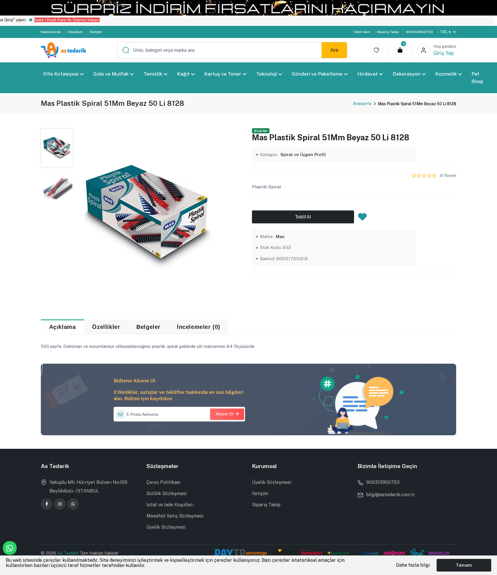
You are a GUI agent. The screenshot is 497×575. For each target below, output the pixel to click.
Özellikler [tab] (106, 327)
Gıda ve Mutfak (111, 74)
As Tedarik (68, 553)
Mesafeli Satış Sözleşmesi (174, 516)
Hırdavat (368, 74)
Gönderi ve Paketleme (317, 74)
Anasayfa (362, 103)
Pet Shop (477, 77)
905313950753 (419, 32)
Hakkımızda (51, 32)
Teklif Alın (361, 32)
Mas (280, 236)
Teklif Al (303, 216)
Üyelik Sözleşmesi (166, 527)
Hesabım (75, 32)
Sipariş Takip (388, 32)
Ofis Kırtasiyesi (61, 74)
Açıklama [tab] (62, 327)
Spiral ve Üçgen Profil (303, 154)
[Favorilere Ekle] (362, 218)
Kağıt (183, 74)
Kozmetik (446, 74)
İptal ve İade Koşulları (170, 504)
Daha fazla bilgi (413, 565)
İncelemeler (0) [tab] (198, 327)
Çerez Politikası (163, 482)
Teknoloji (266, 74)
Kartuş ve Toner (223, 74)
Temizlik (153, 74)
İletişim (96, 32)
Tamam (464, 565)
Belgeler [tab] (148, 327)
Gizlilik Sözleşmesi (166, 493)
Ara (334, 50)
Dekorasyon (406, 74)
